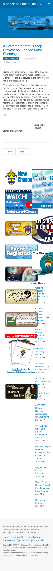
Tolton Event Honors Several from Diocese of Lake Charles (42, 486)
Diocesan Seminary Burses (39, 351)
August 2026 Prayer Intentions (41, 470)
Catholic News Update (42, 394)
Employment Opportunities (17, 540)
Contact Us (38, 540)
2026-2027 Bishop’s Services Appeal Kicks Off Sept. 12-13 (42, 411)
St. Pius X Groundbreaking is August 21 (42, 381)
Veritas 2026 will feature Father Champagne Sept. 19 (41, 431)
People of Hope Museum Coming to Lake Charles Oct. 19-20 (42, 452)
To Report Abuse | (32, 537)
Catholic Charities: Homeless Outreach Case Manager (42, 314)
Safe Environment (12, 537)
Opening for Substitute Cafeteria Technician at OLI (41, 293)
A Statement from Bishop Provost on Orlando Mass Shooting (23, 49)
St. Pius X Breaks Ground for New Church (42, 366)
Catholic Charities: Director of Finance (40, 334)
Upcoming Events (40, 501)
